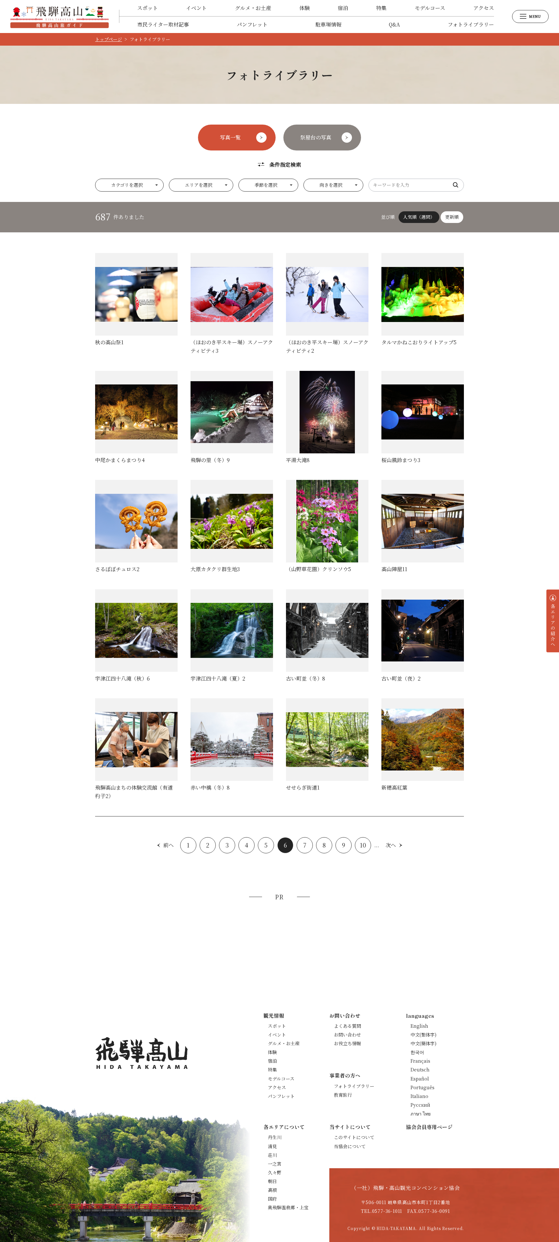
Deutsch (420, 1069)
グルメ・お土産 (253, 8)
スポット (147, 8)
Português (422, 1087)
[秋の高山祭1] (136, 300)
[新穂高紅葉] (422, 745)
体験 (304, 8)
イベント (196, 8)
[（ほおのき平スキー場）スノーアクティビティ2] (327, 304)
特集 (381, 8)
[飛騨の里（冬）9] (232, 417)
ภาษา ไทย (421, 1113)
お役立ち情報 (347, 1043)
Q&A (394, 24)
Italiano (419, 1096)
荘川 (272, 1155)
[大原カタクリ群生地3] (232, 526)
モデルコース (430, 8)
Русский (420, 1105)
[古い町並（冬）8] (327, 636)
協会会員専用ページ (429, 1127)
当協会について (350, 1146)
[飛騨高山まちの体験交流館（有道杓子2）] (136, 749)
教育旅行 (343, 1095)
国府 (272, 1198)
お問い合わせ (347, 1034)
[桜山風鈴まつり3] (422, 417)
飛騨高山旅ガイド (59, 16)
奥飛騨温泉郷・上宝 (288, 1207)
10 (363, 845)
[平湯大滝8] (327, 417)
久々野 (274, 1172)
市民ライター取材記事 (163, 24)
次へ (391, 845)
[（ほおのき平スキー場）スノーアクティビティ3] (232, 304)
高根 (272, 1190)
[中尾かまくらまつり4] (136, 417)
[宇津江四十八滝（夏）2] (232, 636)
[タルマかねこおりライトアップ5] (422, 300)
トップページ (108, 39)
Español (420, 1078)
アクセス (483, 8)
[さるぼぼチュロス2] (136, 526)
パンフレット (252, 24)
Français (420, 1061)
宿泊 (343, 8)
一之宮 (274, 1163)
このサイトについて (354, 1137)
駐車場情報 (328, 24)
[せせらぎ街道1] (327, 745)
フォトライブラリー (471, 24)
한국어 (417, 1052)
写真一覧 (230, 137)
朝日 (272, 1181)
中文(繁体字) (423, 1034)
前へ (168, 845)
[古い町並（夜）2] (422, 636)
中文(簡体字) (423, 1043)
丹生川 (274, 1137)
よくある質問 (347, 1026)
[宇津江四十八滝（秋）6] (136, 636)
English (419, 1026)
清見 (272, 1146)
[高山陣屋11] (422, 526)
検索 (456, 185)
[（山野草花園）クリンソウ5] (327, 526)
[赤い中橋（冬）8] (232, 745)
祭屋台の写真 (315, 137)
